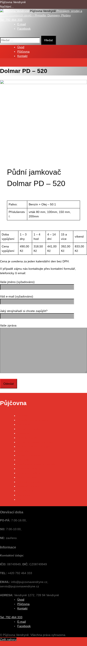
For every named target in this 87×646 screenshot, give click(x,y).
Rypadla (22, 415)
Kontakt (22, 56)
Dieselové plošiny (29, 473)
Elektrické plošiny (28, 468)
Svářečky (23, 451)
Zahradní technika (29, 482)
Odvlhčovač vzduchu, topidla (36, 464)
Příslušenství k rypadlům (33, 420)
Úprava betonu (27, 490)
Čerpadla (23, 459)
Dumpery (23, 424)
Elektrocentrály (27, 437)
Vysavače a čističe (29, 486)
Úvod (20, 47)
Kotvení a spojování (30, 455)
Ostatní (22, 499)
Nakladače (24, 433)
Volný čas (23, 495)
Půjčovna (23, 51)
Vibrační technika (28, 429)
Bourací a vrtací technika (33, 446)
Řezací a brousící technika (35, 442)
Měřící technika (27, 477)
